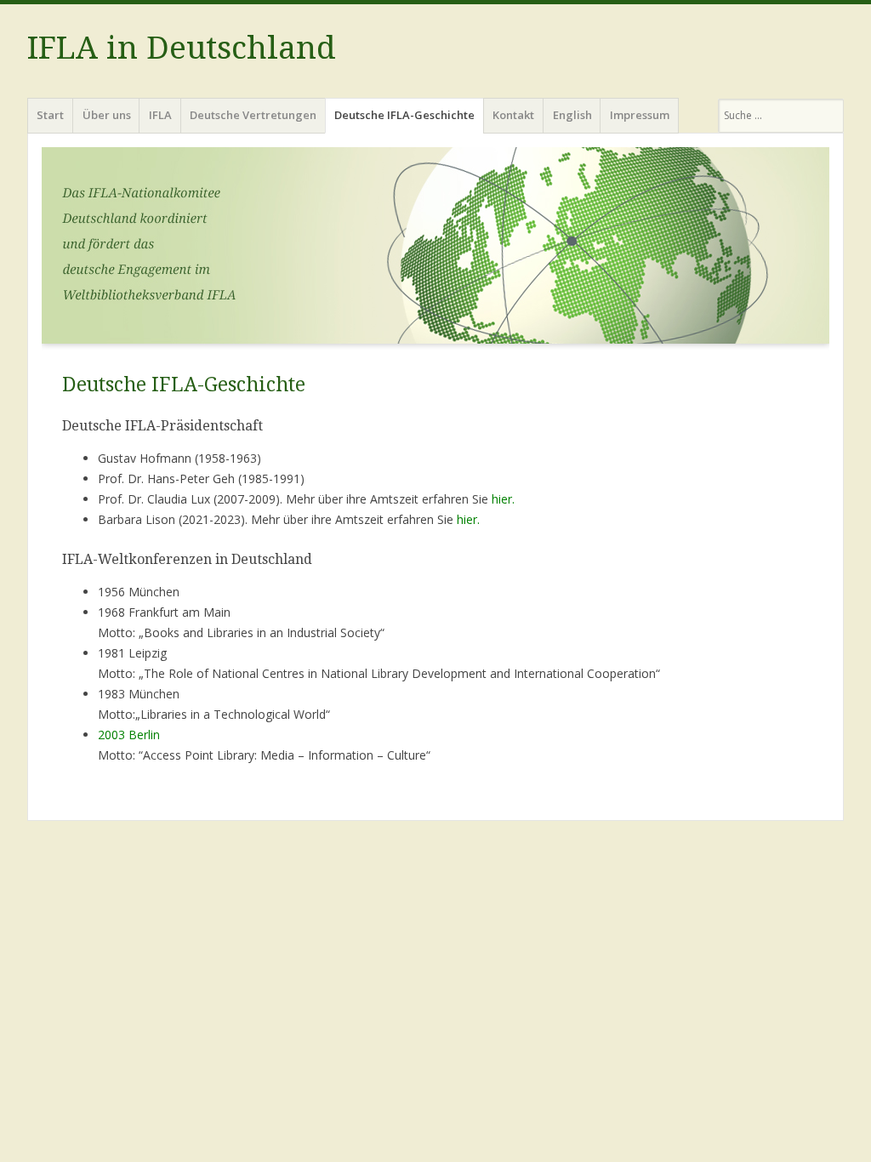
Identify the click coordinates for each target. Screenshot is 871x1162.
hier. (503, 499)
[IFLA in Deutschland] (435, 250)
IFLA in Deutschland (181, 48)
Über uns (107, 114)
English (572, 114)
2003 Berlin (129, 734)
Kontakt (513, 114)
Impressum (639, 114)
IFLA (160, 114)
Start (50, 114)
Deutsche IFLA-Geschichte (404, 114)
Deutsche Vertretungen (253, 114)
